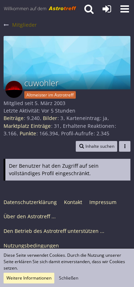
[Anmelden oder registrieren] (107, 9)
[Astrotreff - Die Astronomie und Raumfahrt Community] (40, 9)
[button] (125, 9)
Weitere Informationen (28, 278)
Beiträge (14, 118)
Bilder (50, 118)
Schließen (68, 278)
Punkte (28, 133)
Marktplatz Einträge (27, 125)
